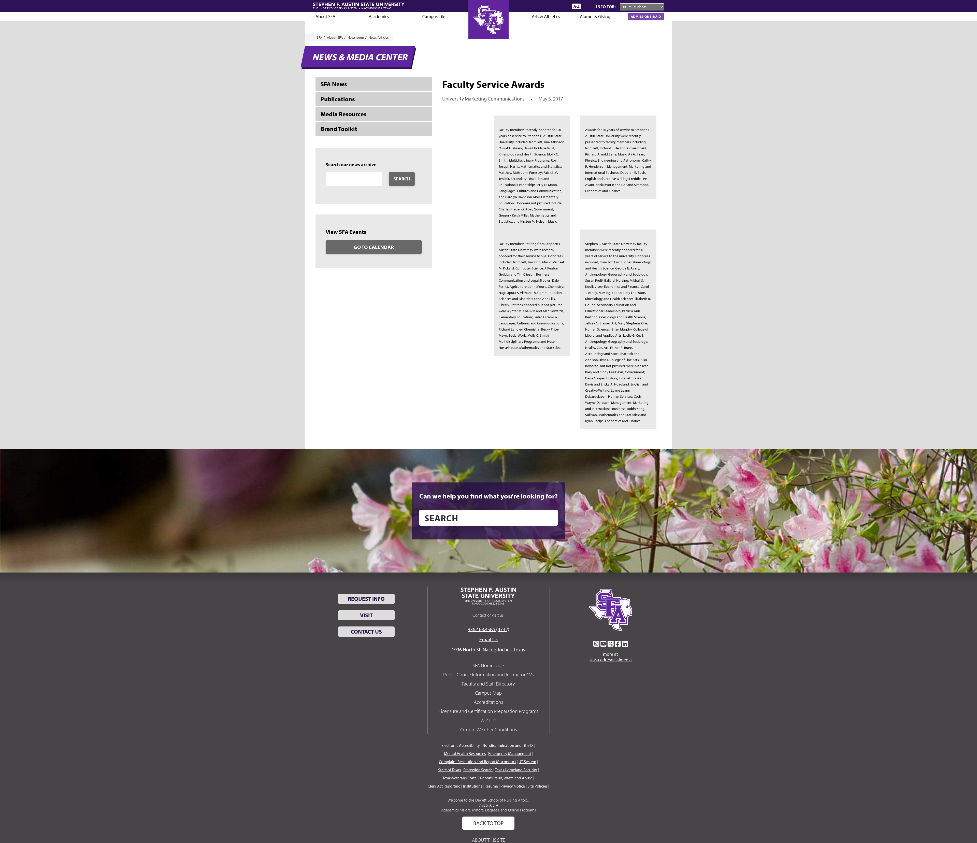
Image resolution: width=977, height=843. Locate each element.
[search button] (550, 518)
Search (401, 179)
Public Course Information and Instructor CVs (488, 674)
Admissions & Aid (646, 16)
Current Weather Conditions (488, 729)
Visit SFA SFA (488, 805)
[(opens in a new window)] (596, 644)
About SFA (325, 16)
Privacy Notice (512, 786)
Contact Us (366, 631)
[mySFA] (562, 6)
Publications (338, 99)
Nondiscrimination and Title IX (508, 745)
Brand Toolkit (339, 129)
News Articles (379, 37)
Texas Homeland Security (516, 769)
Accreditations (488, 702)
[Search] (587, 6)
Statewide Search (478, 769)
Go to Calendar (374, 247)
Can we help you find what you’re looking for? (488, 496)
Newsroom (356, 37)
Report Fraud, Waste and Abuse (506, 777)
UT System (527, 761)
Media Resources (343, 114)
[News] (539, 6)
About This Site (488, 840)
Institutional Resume (480, 786)
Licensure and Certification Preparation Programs (488, 711)
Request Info (366, 598)
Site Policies (537, 786)
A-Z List (488, 720)
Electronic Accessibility (460, 745)
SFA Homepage (488, 665)
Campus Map (488, 693)
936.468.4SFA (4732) (488, 629)
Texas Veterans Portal (460, 777)
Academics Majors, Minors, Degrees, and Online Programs (488, 809)
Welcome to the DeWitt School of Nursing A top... (488, 800)
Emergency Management (509, 753)
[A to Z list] (576, 6)
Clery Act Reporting (444, 786)
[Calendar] (549, 6)
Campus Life (433, 16)
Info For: (605, 6)
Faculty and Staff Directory (488, 683)
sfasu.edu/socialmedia (611, 660)
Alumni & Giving (595, 16)
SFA (319, 37)
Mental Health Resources (465, 753)
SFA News (334, 84)
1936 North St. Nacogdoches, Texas (488, 649)
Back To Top (488, 823)
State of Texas (449, 769)
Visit (366, 615)
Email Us (488, 639)
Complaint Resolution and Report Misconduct (477, 761)
